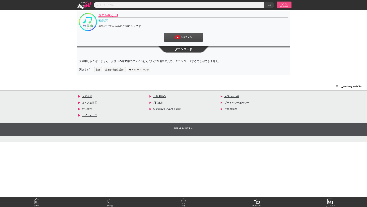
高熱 (98, 69)
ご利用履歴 (230, 108)
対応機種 (87, 108)
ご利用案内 (159, 96)
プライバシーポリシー (236, 102)
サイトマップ (89, 115)
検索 (269, 5)
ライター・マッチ (139, 69)
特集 (183, 205)
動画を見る (186, 37)
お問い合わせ (231, 96)
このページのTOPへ (352, 86)
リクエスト (330, 205)
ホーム (37, 205)
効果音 (110, 205)
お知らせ (87, 96)
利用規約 (158, 102)
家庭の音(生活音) (114, 69)
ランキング (257, 205)
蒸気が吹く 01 (108, 15)
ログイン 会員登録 (284, 4)
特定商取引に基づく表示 (167, 108)
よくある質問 (89, 102)
